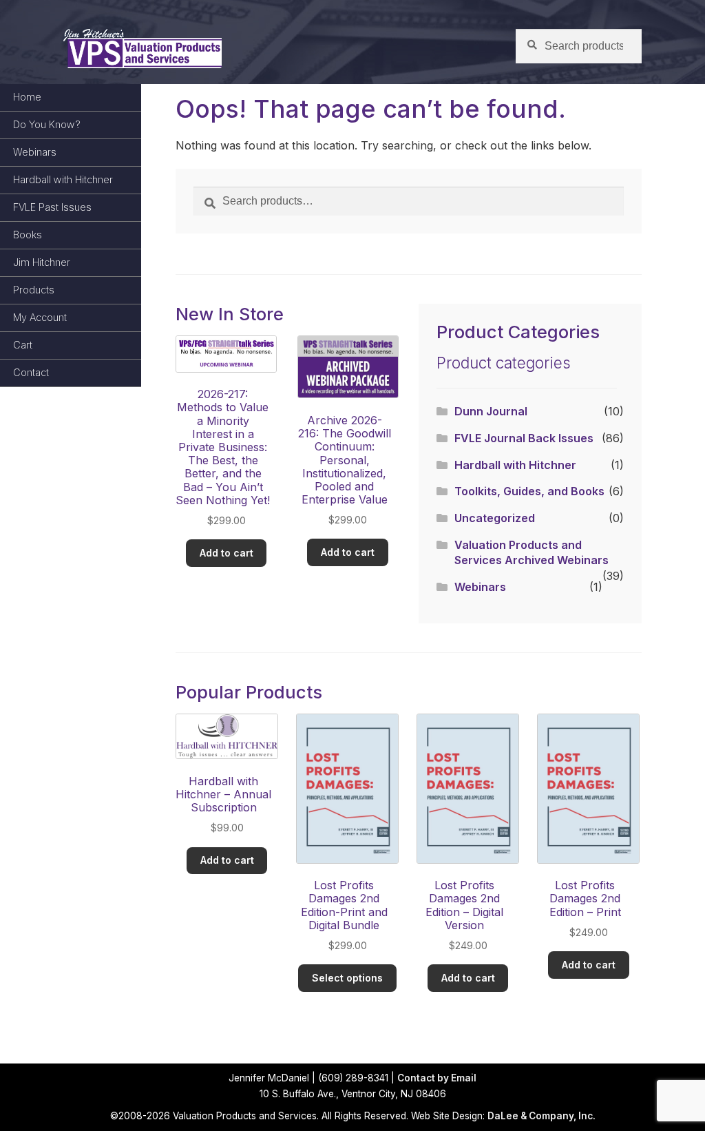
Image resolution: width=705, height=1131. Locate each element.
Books (27, 234)
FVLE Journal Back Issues (523, 438)
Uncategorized (494, 518)
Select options (347, 978)
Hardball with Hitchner (63, 179)
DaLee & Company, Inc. (541, 1115)
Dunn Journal (490, 411)
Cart (22, 345)
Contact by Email (436, 1077)
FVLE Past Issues (52, 207)
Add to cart (226, 553)
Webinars (34, 152)
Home (27, 97)
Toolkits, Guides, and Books (529, 491)
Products (33, 289)
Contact (31, 372)
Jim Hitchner (41, 262)
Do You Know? (47, 124)
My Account (40, 317)
